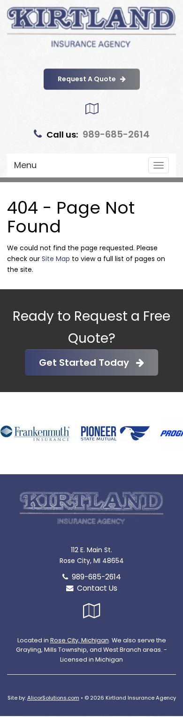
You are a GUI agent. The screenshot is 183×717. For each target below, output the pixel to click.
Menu (25, 165)
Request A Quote (89, 79)
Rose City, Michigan (79, 640)
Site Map (56, 258)
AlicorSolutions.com (53, 698)
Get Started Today (87, 362)
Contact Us (95, 588)
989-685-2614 (116, 134)
